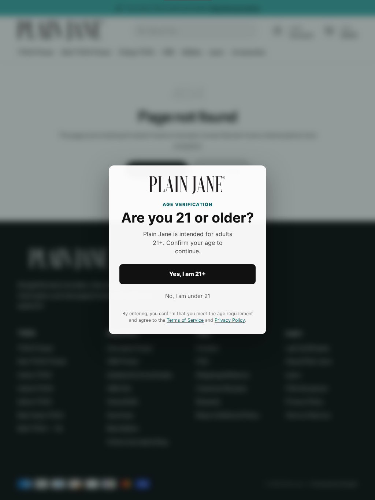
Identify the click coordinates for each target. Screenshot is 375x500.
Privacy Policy (230, 320)
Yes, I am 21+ (187, 274)
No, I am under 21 (187, 295)
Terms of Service (185, 320)
